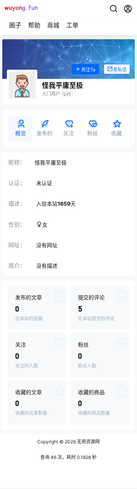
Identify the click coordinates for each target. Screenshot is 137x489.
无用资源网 (88, 441)
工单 (72, 25)
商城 (53, 25)
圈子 (15, 25)
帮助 (34, 25)
